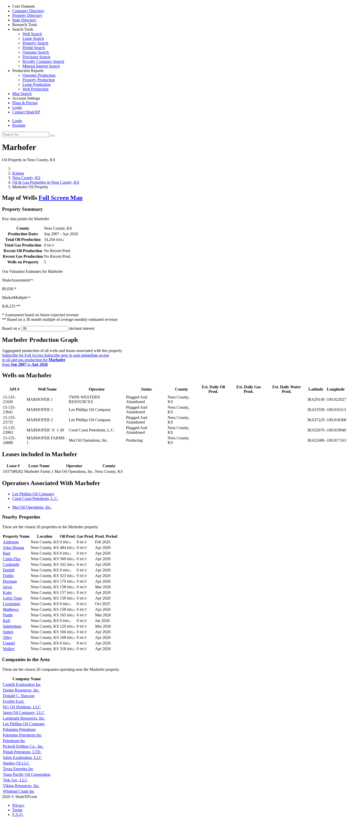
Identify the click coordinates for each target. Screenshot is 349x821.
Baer (6, 553)
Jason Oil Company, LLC (23, 712)
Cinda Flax (12, 559)
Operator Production (38, 75)
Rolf (6, 620)
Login (17, 121)
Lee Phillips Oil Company (33, 494)
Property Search (35, 43)
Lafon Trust (12, 598)
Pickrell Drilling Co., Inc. (23, 746)
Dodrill (8, 570)
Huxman (10, 581)
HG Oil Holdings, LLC (22, 707)
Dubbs (8, 575)
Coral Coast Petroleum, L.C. (35, 498)
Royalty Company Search (43, 61)
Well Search (32, 34)
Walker (8, 649)
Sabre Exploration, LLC (22, 757)
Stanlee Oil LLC (16, 763)
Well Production (35, 89)
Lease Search (33, 38)
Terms (17, 810)
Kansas (18, 173)
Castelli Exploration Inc (22, 684)
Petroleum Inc (14, 740)
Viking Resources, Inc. (21, 785)
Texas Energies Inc (18, 769)
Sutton (8, 632)
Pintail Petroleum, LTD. (22, 752)
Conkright (11, 564)
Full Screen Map (61, 197)
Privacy (18, 805)
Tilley (7, 637)
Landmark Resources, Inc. (24, 718)
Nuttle (8, 615)
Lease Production (36, 84)
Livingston (11, 604)
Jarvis (7, 587)
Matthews (11, 609)
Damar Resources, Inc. (21, 690)
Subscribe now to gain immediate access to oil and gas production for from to (55, 360)
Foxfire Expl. (13, 701)
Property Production (38, 80)
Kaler (7, 592)
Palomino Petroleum (19, 729)
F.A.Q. (18, 814)
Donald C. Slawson (18, 696)
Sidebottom (12, 626)
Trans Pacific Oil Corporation (26, 774)
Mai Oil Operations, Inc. (32, 507)
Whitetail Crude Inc (18, 791)
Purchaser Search (36, 57)
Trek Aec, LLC (15, 780)
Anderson (11, 542)
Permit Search (33, 47)
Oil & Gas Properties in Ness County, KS (45, 182)
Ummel (9, 643)
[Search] (52, 135)
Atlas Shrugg (13, 547)
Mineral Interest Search (41, 66)
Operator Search (35, 52)
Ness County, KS (26, 177)
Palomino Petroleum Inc (22, 735)
